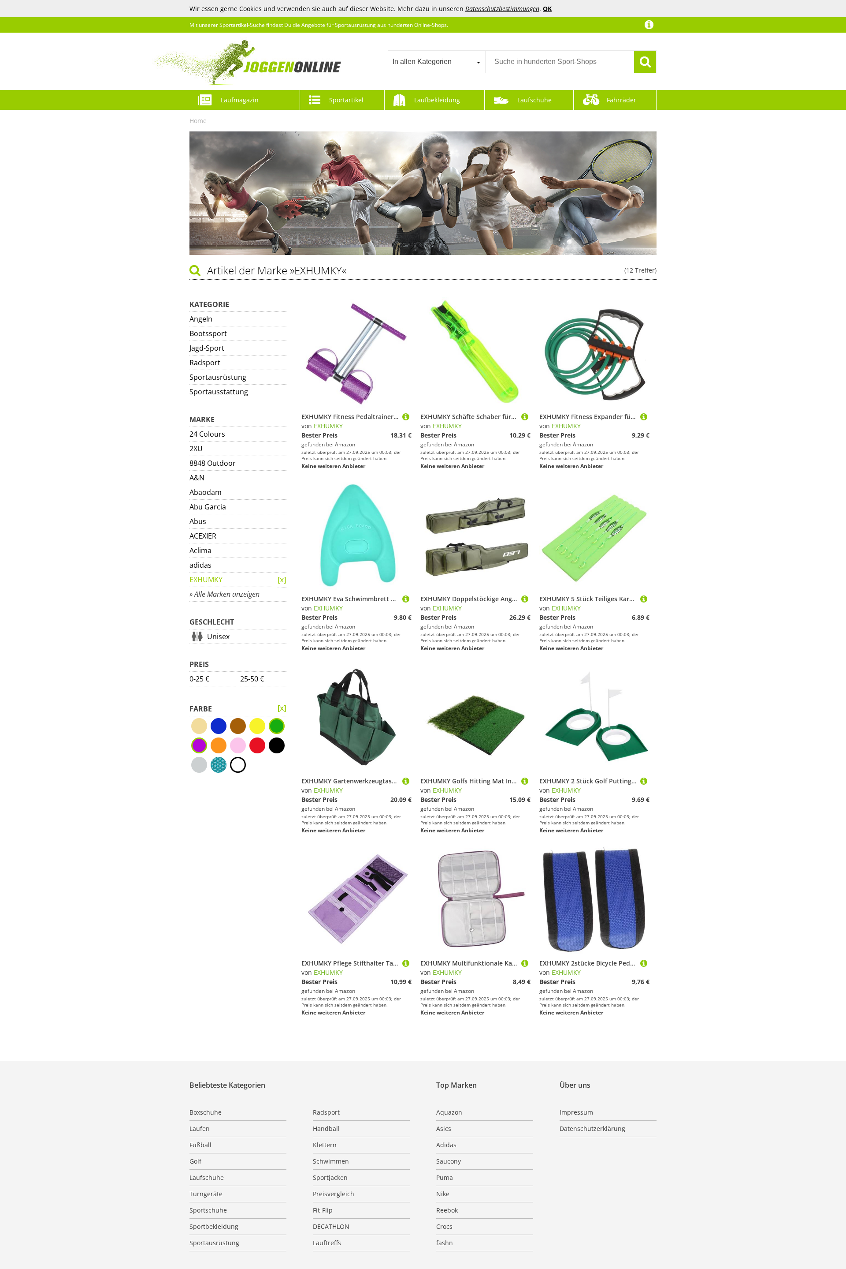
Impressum (576, 1112)
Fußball (200, 1145)
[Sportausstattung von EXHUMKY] (282, 708)
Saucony (448, 1161)
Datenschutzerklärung (592, 1128)
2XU (196, 448)
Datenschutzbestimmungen (502, 8)
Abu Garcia (207, 507)
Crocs (444, 1226)
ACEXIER (202, 536)
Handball (326, 1128)
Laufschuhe (534, 100)
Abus (197, 521)
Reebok (447, 1210)
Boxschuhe (205, 1112)
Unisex (218, 636)
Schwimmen (331, 1161)
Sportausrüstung (217, 377)
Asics (443, 1128)
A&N (196, 478)
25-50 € (252, 679)
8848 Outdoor (212, 463)
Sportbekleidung (213, 1226)
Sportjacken (330, 1177)
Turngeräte (206, 1194)
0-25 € (199, 679)
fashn (444, 1243)
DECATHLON (331, 1226)
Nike (442, 1194)
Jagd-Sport (206, 348)
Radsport (204, 362)
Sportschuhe (208, 1210)
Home (198, 120)
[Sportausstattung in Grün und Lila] (282, 580)
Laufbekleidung (437, 100)
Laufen (199, 1128)
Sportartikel (346, 100)
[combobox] (436, 61)
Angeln (200, 319)
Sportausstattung (218, 392)
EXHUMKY (206, 579)
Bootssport (208, 333)
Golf (195, 1161)
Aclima (200, 550)
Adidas (446, 1145)
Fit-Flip (323, 1210)
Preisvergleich (333, 1194)
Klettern (325, 1145)
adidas (200, 565)
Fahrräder (621, 100)
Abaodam (205, 492)
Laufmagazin (240, 100)
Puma (444, 1177)
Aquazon (449, 1112)
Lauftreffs (327, 1243)
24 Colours (207, 434)
